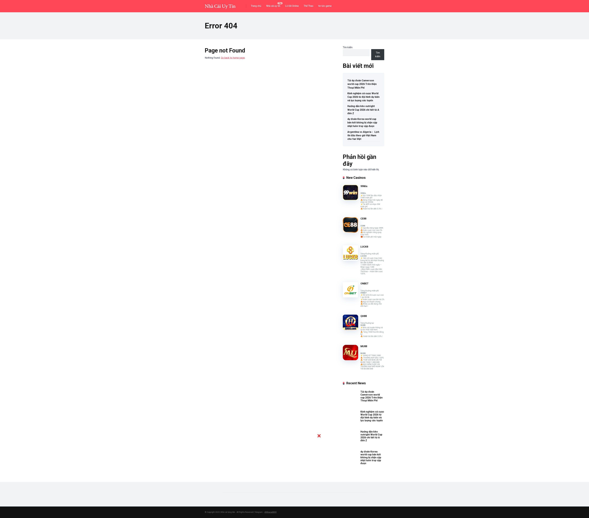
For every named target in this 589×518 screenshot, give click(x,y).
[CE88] (350, 231)
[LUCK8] (350, 259)
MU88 (363, 346)
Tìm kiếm (347, 47)
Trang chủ (256, 5)
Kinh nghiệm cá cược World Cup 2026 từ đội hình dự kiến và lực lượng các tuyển (363, 97)
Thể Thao (308, 5)
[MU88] (350, 359)
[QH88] (350, 329)
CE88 (363, 218)
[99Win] (350, 199)
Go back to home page (233, 57)
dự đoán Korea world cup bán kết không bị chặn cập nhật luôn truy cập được (362, 123)
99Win (363, 186)
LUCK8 (364, 246)
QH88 (363, 316)
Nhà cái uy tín (273, 5)
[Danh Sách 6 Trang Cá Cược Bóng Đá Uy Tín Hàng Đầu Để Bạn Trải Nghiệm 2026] (220, 5)
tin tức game (325, 5)
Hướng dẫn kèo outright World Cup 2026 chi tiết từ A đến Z (363, 110)
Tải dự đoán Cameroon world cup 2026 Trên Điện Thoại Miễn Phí (362, 84)
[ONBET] (350, 296)
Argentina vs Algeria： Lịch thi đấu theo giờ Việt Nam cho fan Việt (363, 135)
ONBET (364, 283)
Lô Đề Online (292, 5)
